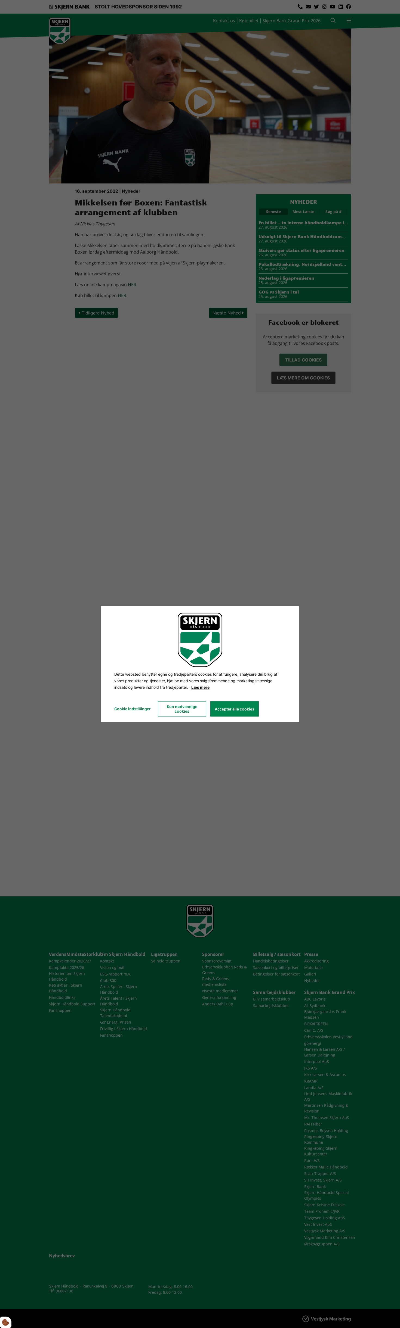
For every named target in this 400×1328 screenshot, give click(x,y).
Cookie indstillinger (132, 709)
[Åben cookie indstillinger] (5, 1322)
